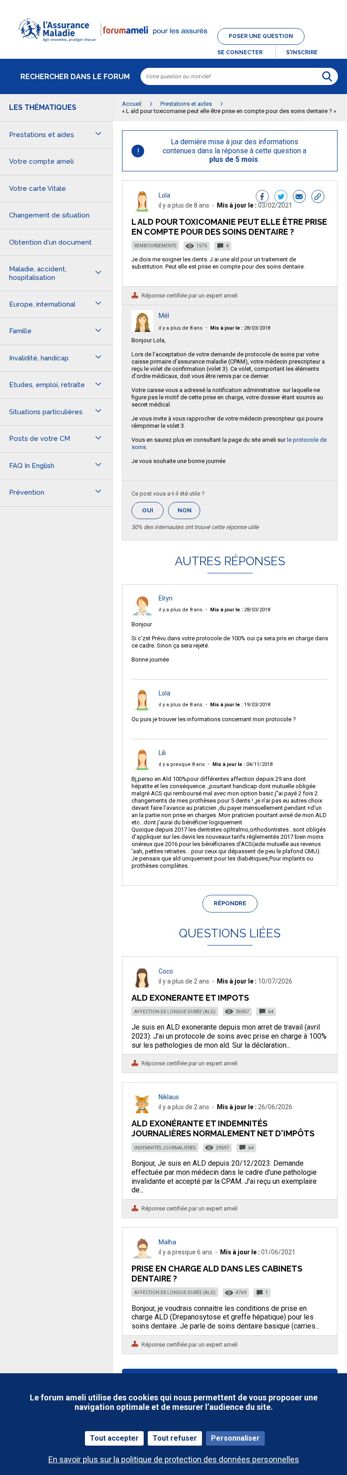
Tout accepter (114, 1438)
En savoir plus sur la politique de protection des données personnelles (173, 1459)
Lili (162, 752)
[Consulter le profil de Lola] (142, 209)
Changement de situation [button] (49, 215)
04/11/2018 (242, 764)
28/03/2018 (240, 328)
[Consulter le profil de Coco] (142, 985)
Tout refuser (175, 1438)
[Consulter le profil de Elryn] (142, 613)
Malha (167, 1242)
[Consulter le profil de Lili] (142, 767)
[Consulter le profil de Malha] (142, 1256)
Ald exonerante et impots (190, 997)
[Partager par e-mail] (299, 197)
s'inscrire (302, 52)
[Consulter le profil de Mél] (142, 329)
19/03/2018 (240, 705)
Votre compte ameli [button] (41, 161)
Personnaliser (235, 1438)
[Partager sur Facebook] (262, 197)
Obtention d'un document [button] (50, 242)
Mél (164, 315)
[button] (173, 47)
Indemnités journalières (165, 1147)
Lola (164, 195)
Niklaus (169, 1097)
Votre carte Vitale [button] (37, 188)
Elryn (166, 598)
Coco (166, 971)
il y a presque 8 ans (182, 764)
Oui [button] (153, 510)
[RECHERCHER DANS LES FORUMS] (327, 76)
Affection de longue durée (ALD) (175, 1011)
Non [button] (189, 513)
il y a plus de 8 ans (180, 328)
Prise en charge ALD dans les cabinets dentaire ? (216, 1273)
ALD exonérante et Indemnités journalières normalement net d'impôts (222, 1128)
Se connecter (240, 52)
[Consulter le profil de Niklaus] (142, 1110)
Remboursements (155, 245)
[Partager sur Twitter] (280, 197)
